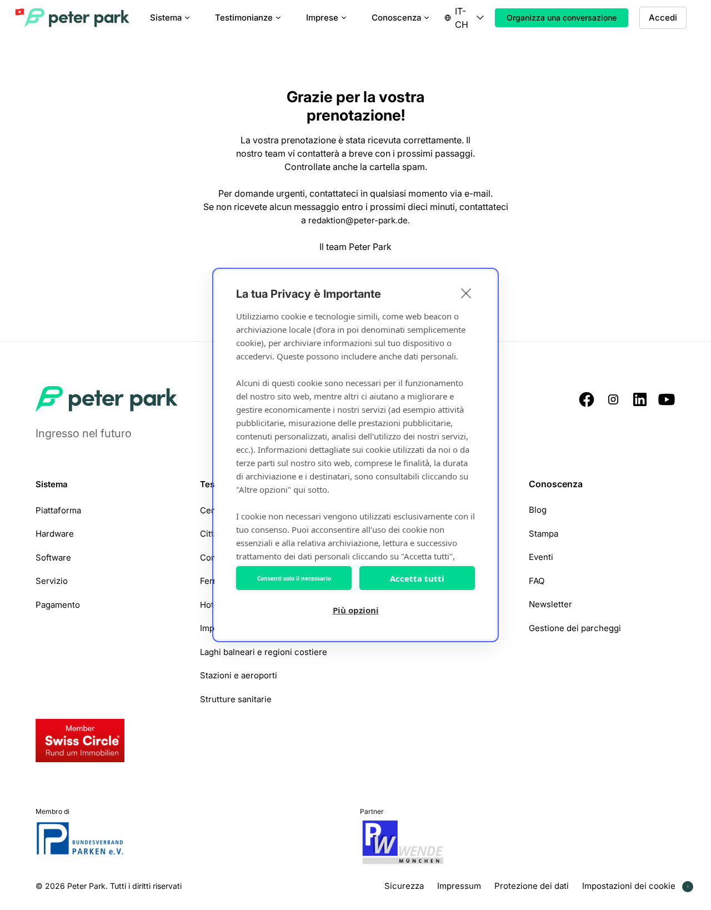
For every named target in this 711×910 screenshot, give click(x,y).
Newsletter (550, 604)
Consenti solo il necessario (294, 578)
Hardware (55, 533)
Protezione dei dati (531, 886)
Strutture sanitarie (236, 698)
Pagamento (58, 604)
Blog (538, 509)
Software (53, 557)
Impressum (459, 886)
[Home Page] (77, 17)
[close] (466, 293)
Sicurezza (404, 886)
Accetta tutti (417, 578)
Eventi (541, 557)
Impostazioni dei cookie (628, 886)
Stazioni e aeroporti (238, 675)
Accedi (663, 17)
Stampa (543, 533)
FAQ (536, 580)
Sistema (52, 484)
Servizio (52, 581)
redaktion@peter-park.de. (359, 220)
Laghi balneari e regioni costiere (263, 651)
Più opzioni (356, 610)
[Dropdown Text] (464, 18)
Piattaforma (58, 509)
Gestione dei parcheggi (575, 627)
